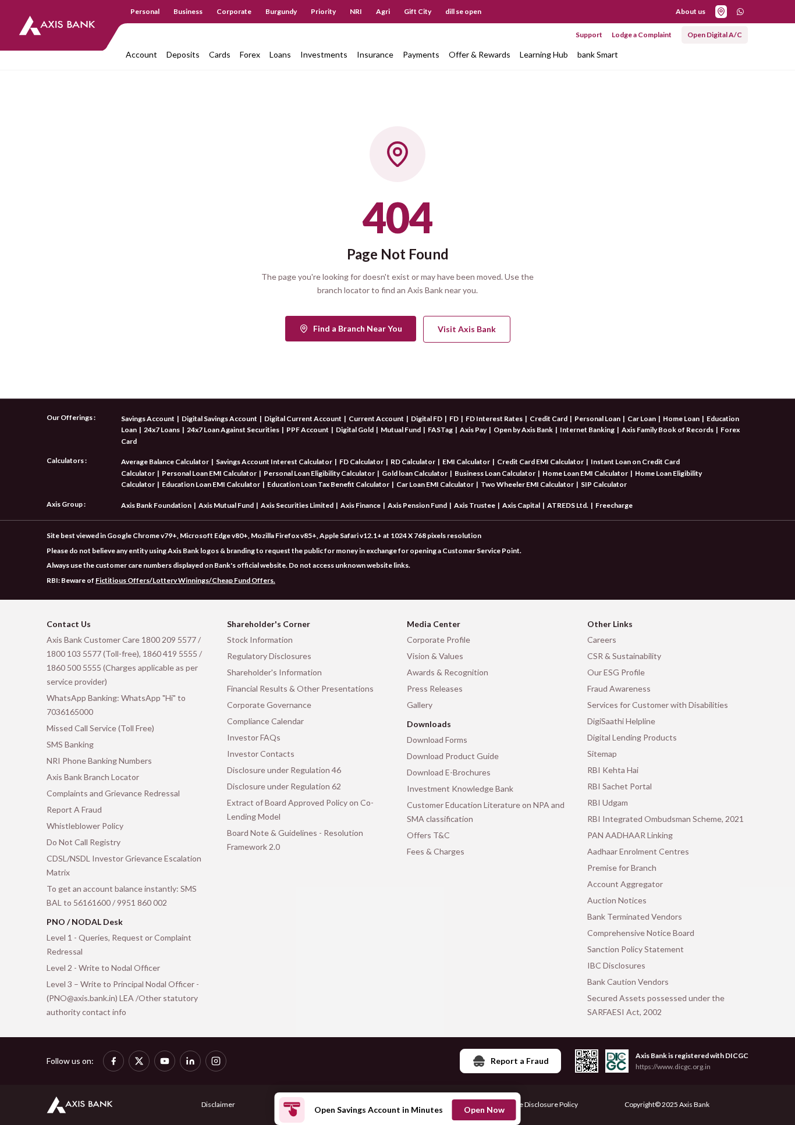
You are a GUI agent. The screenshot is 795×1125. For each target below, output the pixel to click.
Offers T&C (428, 835)
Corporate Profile (438, 640)
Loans (280, 54)
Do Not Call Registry (83, 842)
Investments (323, 54)
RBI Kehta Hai (612, 770)
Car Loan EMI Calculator (435, 484)
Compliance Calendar (265, 721)
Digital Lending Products (632, 737)
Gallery (419, 705)
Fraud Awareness (619, 688)
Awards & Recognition (447, 672)
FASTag (440, 429)
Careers (601, 640)
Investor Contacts (260, 754)
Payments (421, 54)
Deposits (183, 54)
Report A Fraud (74, 809)
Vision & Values (435, 656)
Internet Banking (587, 429)
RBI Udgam (607, 802)
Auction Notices (617, 900)
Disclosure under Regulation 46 (284, 770)
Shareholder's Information (274, 672)
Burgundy (281, 11)
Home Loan (681, 418)
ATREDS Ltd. (567, 505)
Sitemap (602, 754)
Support (589, 34)
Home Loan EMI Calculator (585, 473)
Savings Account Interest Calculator (274, 461)
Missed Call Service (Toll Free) (100, 728)
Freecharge (614, 505)
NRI (356, 11)
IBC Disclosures (616, 965)
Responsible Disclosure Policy (531, 1104)
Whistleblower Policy (85, 826)
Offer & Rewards (479, 54)
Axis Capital (521, 505)
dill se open (463, 11)
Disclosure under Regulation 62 (284, 786)
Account (141, 54)
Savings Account (148, 418)
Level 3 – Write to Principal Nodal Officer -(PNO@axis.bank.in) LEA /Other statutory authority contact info (123, 998)
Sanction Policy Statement (635, 949)
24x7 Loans (162, 429)
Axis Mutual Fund (226, 505)
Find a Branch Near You (357, 328)
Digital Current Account (303, 418)
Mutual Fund (401, 429)
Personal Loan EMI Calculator (209, 473)
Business (188, 11)
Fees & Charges (435, 851)
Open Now (484, 1110)
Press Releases (435, 688)
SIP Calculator (604, 484)
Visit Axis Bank (467, 329)
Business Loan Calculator (495, 473)
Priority (323, 11)
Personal (144, 11)
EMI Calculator (466, 461)
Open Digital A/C (714, 34)
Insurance (375, 54)
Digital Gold (355, 429)
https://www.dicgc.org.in (673, 1066)
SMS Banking (70, 744)
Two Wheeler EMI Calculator (527, 484)
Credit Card (548, 418)
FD (454, 418)
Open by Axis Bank (523, 429)
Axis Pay (473, 429)
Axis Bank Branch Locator (93, 777)
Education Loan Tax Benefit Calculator (328, 484)
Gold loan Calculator (415, 473)
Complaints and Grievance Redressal (113, 793)
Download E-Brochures (449, 772)
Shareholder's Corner (268, 624)
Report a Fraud (520, 1061)
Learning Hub (544, 54)
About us (690, 11)
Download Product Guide (453, 756)
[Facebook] (113, 1061)
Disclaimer (218, 1104)
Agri (383, 11)
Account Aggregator (625, 884)
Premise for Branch (621, 868)
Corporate (234, 11)
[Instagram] (215, 1061)
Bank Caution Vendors (628, 982)
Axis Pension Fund (417, 505)
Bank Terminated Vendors (634, 916)
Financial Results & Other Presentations (300, 688)
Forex (250, 54)
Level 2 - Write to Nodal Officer (103, 968)
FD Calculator (361, 461)
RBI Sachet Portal (619, 786)
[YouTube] (164, 1061)
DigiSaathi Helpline (621, 721)
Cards (219, 54)
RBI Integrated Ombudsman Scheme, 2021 (665, 819)
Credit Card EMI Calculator (540, 461)
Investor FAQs (254, 737)
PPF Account (307, 429)
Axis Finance (360, 505)
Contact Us (69, 624)
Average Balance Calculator (165, 461)
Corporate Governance (269, 705)
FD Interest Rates (494, 418)
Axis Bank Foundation (156, 505)
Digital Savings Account (219, 418)
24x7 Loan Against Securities (233, 429)
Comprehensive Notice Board (640, 933)
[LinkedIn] (190, 1061)
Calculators (65, 460)
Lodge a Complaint (642, 34)
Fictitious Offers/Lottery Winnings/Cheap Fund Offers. (185, 580)
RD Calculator (413, 461)
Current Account (376, 418)
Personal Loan (597, 418)
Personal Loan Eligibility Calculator (319, 473)
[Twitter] (139, 1061)
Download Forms (437, 740)
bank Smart (597, 54)
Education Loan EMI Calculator (211, 484)
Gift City (417, 11)
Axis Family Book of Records (668, 429)
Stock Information (260, 640)
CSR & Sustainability (624, 656)
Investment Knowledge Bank (460, 788)
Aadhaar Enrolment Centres (638, 851)
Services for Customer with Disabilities (657, 705)
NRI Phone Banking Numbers (99, 761)
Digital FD (426, 418)
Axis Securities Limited (297, 505)
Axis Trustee (474, 505)
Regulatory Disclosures (269, 656)
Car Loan (641, 418)
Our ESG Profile (616, 672)
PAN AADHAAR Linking (630, 835)
